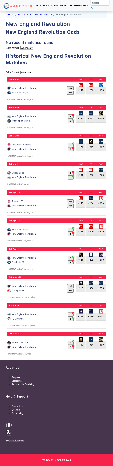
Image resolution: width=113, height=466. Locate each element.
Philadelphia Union (21, 120)
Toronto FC (17, 201)
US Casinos (41, 5)
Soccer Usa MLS (43, 14)
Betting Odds (24, 14)
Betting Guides (78, 5)
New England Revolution (24, 88)
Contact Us (17, 406)
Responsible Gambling (23, 384)
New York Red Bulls (21, 144)
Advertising (17, 413)
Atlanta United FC (21, 342)
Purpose (16, 377)
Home (11, 14)
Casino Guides (58, 5)
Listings (16, 409)
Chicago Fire (18, 173)
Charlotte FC (18, 262)
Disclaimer (17, 380)
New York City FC (20, 92)
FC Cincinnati (18, 318)
